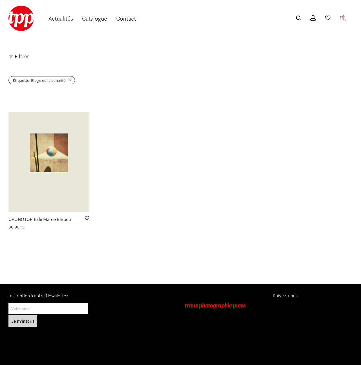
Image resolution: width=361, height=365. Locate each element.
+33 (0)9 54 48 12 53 (204, 330)
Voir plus (48, 227)
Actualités (61, 18)
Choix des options (22, 227)
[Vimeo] (279, 306)
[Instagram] (275, 306)
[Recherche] (298, 17)
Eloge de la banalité (39, 80)
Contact (126, 18)
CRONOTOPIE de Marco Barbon (39, 219)
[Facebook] (283, 306)
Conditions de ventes (115, 313)
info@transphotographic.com (211, 337)
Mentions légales (112, 306)
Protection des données (117, 330)
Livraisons (105, 322)
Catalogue (94, 18)
